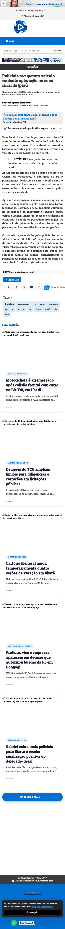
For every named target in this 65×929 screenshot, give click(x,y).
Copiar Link (13, 279)
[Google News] (52, 287)
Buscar (57, 50)
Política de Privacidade (43, 906)
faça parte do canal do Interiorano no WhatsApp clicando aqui (32, 163)
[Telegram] (31, 287)
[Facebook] (16, 287)
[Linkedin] (39, 287)
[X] (24, 287)
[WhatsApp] (14, 923)
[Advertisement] (32, 841)
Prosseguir (32, 912)
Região (32, 67)
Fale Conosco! (26, 923)
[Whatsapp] (9, 287)
